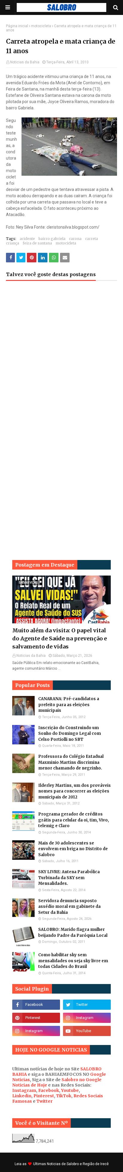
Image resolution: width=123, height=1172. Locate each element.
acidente (27, 238)
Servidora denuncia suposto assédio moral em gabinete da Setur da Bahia (69, 906)
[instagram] (87, 1018)
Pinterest (43, 1095)
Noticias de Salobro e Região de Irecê (78, 1164)
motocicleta (41, 26)
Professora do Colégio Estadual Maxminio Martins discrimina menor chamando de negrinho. (71, 762)
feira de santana (37, 243)
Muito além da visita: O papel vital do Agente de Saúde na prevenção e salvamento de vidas (59, 638)
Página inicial (17, 26)
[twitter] (87, 1005)
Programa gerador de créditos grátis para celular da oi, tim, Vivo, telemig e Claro (73, 820)
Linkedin (21, 1095)
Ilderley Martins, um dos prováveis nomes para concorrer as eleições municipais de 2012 (74, 791)
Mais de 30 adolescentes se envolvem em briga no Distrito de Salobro (73, 849)
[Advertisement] (61, 357)
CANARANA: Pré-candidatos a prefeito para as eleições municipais (68, 704)
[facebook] (36, 1005)
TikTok (63, 1095)
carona (75, 238)
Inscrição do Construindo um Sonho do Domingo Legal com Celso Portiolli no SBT (69, 733)
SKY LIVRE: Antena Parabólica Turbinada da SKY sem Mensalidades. (69, 877)
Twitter (44, 1101)
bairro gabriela (52, 238)
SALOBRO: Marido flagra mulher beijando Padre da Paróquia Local (72, 932)
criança (12, 243)
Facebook (48, 1090)
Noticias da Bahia (24, 62)
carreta (91, 238)
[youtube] (87, 1031)
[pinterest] (36, 1018)
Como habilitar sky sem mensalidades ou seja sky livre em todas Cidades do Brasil (73, 960)
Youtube (70, 1090)
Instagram (24, 1090)
